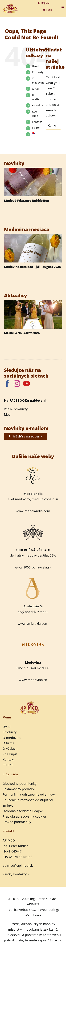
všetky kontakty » (16, 874)
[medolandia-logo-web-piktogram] (33, 465)
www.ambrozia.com (33, 623)
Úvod (35, 66)
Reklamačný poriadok (19, 789)
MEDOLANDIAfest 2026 (22, 333)
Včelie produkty (16, 409)
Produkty (37, 72)
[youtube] (26, 383)
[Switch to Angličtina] (36, 133)
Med (7, 414)
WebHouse (33, 915)
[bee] (33, 522)
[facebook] (7, 383)
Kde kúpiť (10, 754)
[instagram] (17, 383)
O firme (8, 743)
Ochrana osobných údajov (22, 811)
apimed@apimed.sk (18, 865)
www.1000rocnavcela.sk (33, 567)
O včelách (10, 748)
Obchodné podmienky (19, 783)
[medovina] (33, 634)
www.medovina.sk (33, 680)
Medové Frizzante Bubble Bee (26, 201)
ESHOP (36, 128)
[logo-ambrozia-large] (33, 578)
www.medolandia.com (33, 511)
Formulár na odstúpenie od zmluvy (29, 794)
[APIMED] (12, 5)
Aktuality (37, 105)
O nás (35, 89)
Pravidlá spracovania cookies (25, 816)
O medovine (12, 738)
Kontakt (37, 122)
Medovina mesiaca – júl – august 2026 (32, 267)
